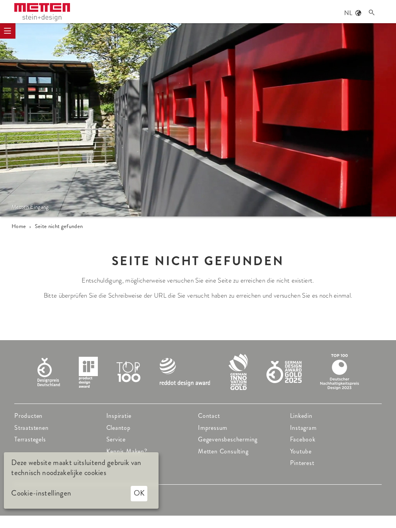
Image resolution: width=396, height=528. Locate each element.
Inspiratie (118, 415)
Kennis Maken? (126, 451)
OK (139, 493)
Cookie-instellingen (41, 493)
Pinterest (302, 462)
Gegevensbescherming (228, 439)
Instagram (303, 427)
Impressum (212, 427)
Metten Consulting (223, 451)
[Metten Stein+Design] (42, 12)
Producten (28, 415)
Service (116, 439)
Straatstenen (31, 427)
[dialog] (81, 480)
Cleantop (118, 427)
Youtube (301, 451)
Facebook (303, 439)
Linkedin (301, 415)
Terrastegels (30, 439)
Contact (209, 415)
